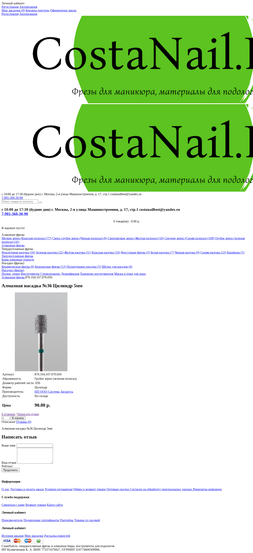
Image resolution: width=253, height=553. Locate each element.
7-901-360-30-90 (12, 197)
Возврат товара (35, 504)
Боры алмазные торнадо (18, 259)
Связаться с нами (13, 504)
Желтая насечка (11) (77, 252)
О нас (5, 489)
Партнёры (67, 520)
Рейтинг (7, 466)
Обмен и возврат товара (89, 489)
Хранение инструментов (96, 273)
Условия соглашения (58, 489)
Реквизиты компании (207, 489)
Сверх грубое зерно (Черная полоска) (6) (79, 238)
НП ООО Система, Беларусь (54, 391)
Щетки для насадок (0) (117, 266)
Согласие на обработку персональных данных (161, 489)
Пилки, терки (11, 273)
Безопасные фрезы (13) (50, 266)
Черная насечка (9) (187, 252)
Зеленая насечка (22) (49, 252)
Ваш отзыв (9, 462)
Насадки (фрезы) (13, 270)
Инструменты (30, 273)
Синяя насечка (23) (213, 252)
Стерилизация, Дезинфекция (59, 273)
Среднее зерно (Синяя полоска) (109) (189, 238)
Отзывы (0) (23, 421)
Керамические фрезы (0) (18, 266)
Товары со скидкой (87, 520)
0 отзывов (8, 414)
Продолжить (10, 470)
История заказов (13, 535)
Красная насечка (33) (106, 252)
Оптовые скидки (118, 489)
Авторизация (28, 6)
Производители (12, 520)
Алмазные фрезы (13, 245)
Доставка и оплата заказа (27, 489)
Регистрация (10, 6)
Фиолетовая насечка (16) (18, 252)
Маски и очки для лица (130, 273)
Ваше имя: (9, 445)
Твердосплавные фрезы (17, 256)
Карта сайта (55, 504)
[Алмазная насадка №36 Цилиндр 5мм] (41, 370)
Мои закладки (34, 535)
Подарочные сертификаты (41, 520)
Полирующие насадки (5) (84, 266)
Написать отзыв (28, 414)
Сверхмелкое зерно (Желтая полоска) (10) (136, 238)
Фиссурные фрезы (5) (135, 252)
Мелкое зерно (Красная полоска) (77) (26, 238)
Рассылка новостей (57, 535)
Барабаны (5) (235, 252)
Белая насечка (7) (162, 252)
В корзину (18, 418)
